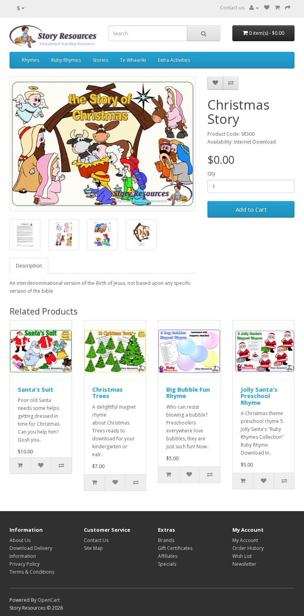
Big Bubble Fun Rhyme (188, 392)
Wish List (242, 556)
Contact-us (232, 7)
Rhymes (30, 60)
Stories (100, 60)
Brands (166, 540)
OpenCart (49, 600)
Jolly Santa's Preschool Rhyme (259, 395)
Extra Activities (174, 60)
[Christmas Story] (103, 143)
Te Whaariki (133, 60)
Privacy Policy (25, 564)
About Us (20, 540)
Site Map (93, 548)
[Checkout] (288, 7)
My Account (245, 540)
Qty (211, 173)
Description (29, 265)
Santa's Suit (35, 389)
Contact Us (96, 540)
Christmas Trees (107, 392)
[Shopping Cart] (277, 7)
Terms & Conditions (32, 572)
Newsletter (244, 564)
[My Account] (254, 7)
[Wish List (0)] (267, 7)
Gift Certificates (175, 548)
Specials (167, 564)
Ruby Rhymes (66, 60)
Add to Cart (251, 209)
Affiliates (167, 556)
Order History (248, 548)
